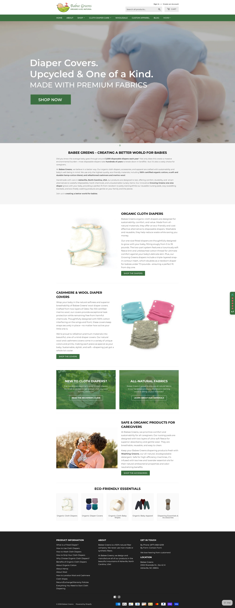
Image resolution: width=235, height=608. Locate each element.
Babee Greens (67, 604)
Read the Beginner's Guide (86, 398)
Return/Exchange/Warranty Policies (72, 582)
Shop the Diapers (133, 273)
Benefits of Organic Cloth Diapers (71, 562)
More (166, 18)
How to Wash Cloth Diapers (68, 552)
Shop (80, 18)
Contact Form (155, 548)
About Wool (61, 572)
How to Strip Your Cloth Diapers (70, 555)
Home (59, 18)
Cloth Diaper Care (99, 18)
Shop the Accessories (135, 473)
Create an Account (171, 4)
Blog (156, 18)
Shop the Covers (68, 356)
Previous (5, 82)
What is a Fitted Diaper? (67, 545)
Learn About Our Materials (149, 398)
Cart (173, 9)
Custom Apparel (141, 18)
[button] (232, 303)
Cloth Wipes (61, 579)
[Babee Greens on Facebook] (115, 597)
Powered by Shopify (84, 604)
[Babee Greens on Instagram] (119, 597)
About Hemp (62, 569)
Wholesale (121, 18)
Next (230, 82)
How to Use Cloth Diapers (68, 548)
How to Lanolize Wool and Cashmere (73, 575)
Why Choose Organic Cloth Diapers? (73, 558)
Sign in (156, 4)
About (69, 18)
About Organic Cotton (66, 565)
